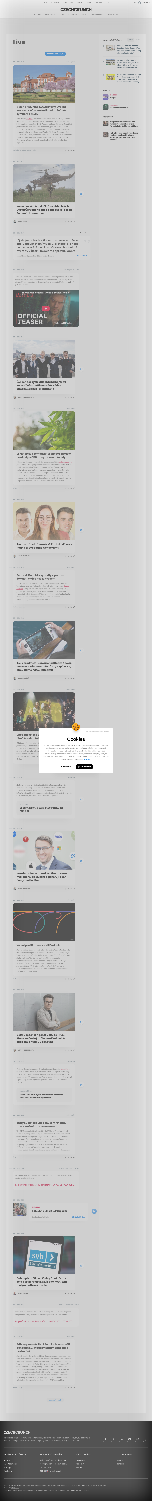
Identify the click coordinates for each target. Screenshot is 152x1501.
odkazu (87, 759)
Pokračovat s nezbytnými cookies (97, 731)
